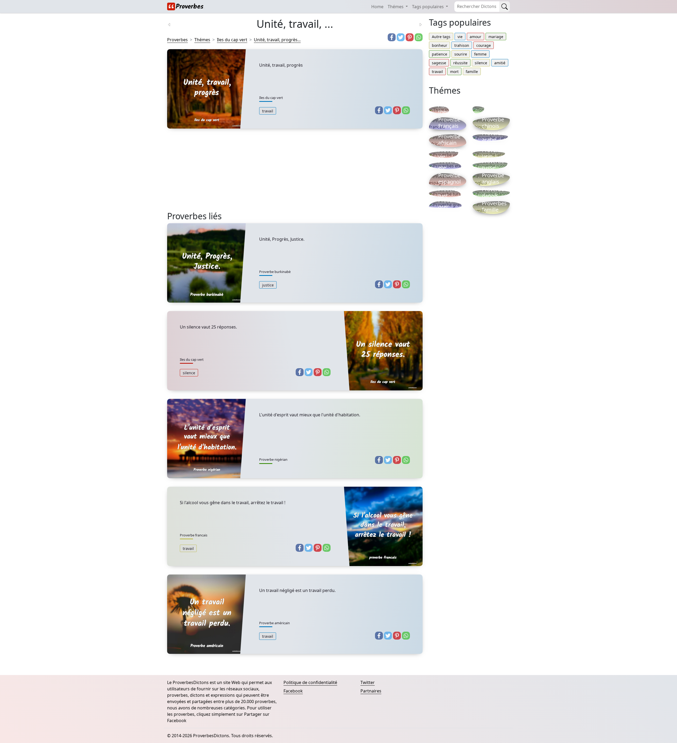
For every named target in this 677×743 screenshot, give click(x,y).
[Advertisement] (295, 174)
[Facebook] (392, 37)
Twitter (367, 682)
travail (267, 110)
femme (480, 54)
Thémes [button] (396, 7)
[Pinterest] (410, 37)
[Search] (504, 6)
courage (483, 45)
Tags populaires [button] (428, 7)
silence (189, 372)
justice (268, 285)
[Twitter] (401, 37)
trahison (461, 45)
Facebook (293, 691)
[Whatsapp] (419, 37)
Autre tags (441, 36)
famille (472, 71)
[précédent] (172, 24)
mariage (495, 36)
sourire (460, 54)
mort (454, 71)
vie (460, 36)
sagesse (439, 62)
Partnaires (370, 691)
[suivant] (417, 24)
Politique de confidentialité (310, 682)
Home (377, 7)
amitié (499, 62)
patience (439, 54)
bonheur (439, 45)
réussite (460, 62)
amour (475, 36)
